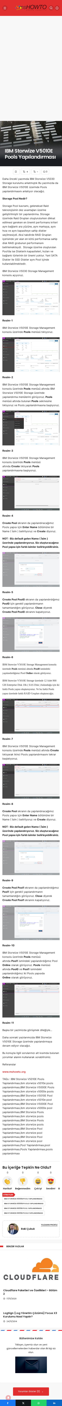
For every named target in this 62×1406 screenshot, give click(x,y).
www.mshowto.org (14, 1071)
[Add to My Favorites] (16, 171)
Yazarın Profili (49, 1225)
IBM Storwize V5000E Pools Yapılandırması (23, 1203)
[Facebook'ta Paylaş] (8, 1403)
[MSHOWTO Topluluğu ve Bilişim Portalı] (31, 7)
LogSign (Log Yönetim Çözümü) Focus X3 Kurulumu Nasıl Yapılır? (30, 1314)
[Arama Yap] (51, 7)
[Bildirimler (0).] (57, 7)
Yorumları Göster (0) (29, 1391)
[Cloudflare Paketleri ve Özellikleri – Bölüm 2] (31, 1269)
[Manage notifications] (8, 1397)
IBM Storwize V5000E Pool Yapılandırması (23, 1199)
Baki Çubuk (28, 1229)
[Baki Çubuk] (13, 1229)
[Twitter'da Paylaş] (23, 1403)
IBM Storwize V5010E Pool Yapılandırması (23, 1208)
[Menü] (4, 7)
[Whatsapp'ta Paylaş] (39, 1403)
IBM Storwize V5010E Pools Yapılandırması (23, 1213)
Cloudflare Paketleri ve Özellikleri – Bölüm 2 (30, 1292)
